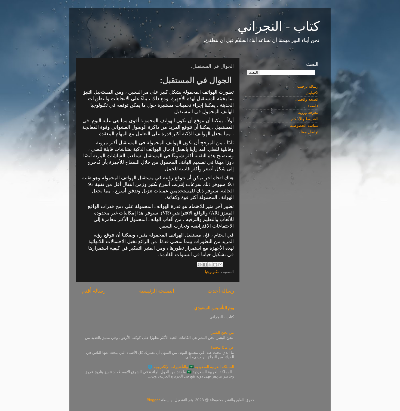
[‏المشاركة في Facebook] (205, 264)
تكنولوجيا (212, 272)
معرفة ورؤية (308, 113)
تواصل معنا (309, 132)
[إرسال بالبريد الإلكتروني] (220, 264)
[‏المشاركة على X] (210, 264)
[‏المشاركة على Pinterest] (199, 264)
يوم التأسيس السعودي (214, 307)
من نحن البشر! (222, 332)
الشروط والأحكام (304, 119)
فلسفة (313, 106)
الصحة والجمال (306, 99)
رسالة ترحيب (307, 86)
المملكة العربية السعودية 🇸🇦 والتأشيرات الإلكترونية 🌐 (191, 367)
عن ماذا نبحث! (222, 347)
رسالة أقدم (94, 291)
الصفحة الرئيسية (156, 291)
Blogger (153, 400)
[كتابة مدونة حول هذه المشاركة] (215, 264)
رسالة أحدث (221, 291)
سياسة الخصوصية (304, 126)
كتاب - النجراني (279, 25)
